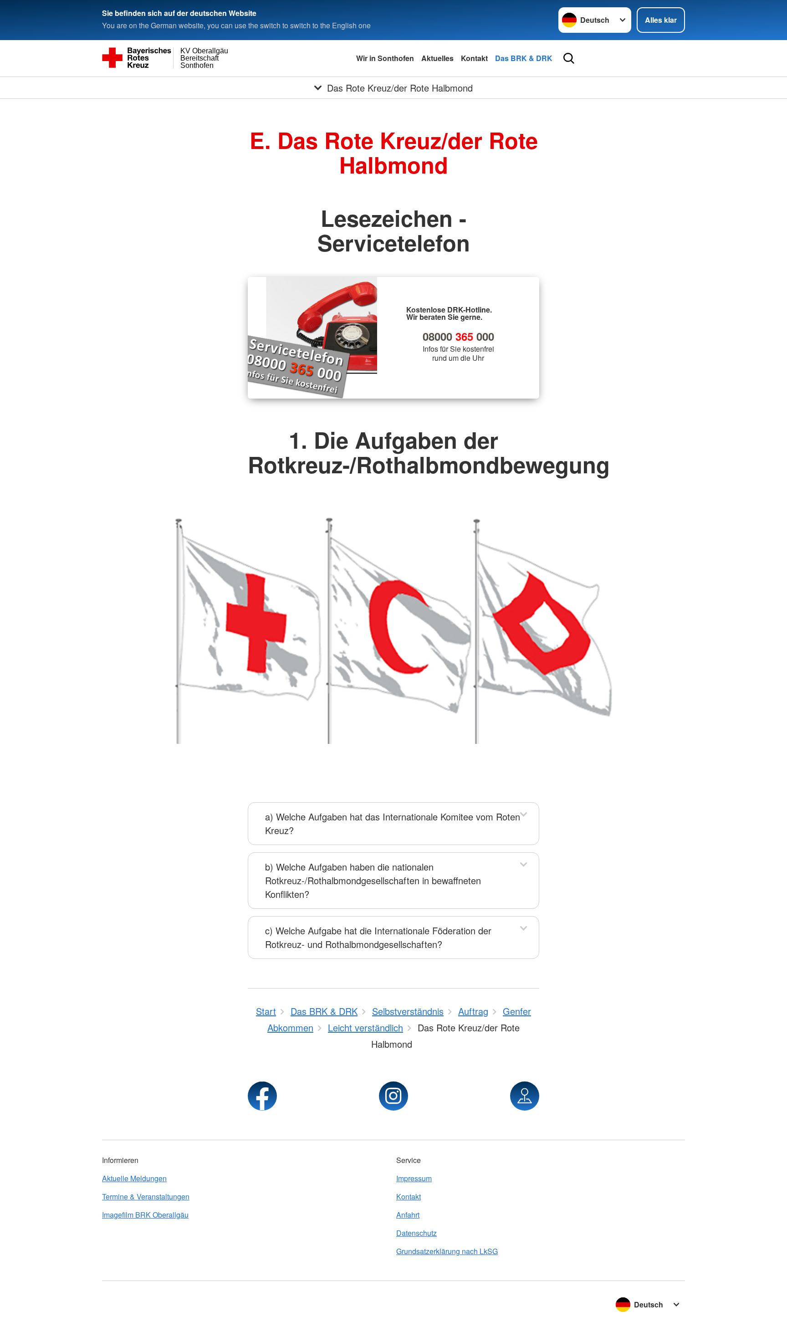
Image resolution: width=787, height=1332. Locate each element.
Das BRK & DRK (523, 58)
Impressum (414, 1178)
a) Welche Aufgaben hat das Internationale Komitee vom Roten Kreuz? (392, 823)
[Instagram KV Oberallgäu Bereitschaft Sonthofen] (393, 1096)
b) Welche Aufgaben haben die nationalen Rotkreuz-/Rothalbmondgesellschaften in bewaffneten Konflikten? (373, 880)
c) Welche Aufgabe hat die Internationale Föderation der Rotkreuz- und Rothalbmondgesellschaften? (378, 937)
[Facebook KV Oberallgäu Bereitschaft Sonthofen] (262, 1096)
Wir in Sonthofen (385, 58)
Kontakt (474, 58)
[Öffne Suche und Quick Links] (569, 58)
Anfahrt (407, 1214)
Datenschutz (416, 1233)
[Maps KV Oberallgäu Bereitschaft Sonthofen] (524, 1096)
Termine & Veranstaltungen (145, 1196)
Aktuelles (437, 58)
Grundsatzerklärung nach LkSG (447, 1251)
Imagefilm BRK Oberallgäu (145, 1214)
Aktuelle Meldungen (134, 1178)
